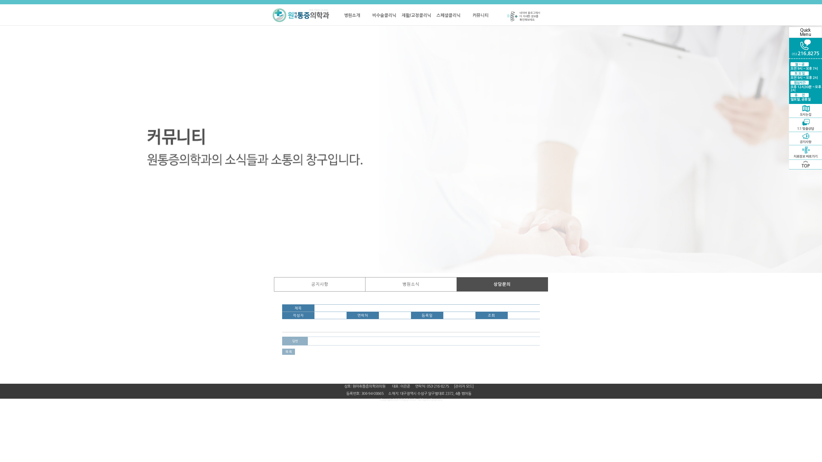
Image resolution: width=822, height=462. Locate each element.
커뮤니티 (480, 15)
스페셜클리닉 (448, 15)
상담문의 (502, 284)
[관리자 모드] (464, 386)
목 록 (288, 351)
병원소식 (411, 284)
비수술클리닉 (384, 15)
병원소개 (352, 15)
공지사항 (319, 284)
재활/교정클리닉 (416, 15)
